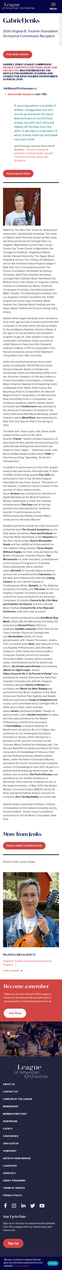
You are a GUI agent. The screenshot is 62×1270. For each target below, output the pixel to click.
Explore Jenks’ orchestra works (24, 845)
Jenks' (11, 970)
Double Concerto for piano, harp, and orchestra (30, 69)
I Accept (53, 1263)
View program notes (18, 173)
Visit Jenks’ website (17, 54)
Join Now (15, 1013)
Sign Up (13, 1243)
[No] (58, 1263)
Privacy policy (21, 1265)
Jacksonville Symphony (21, 94)
